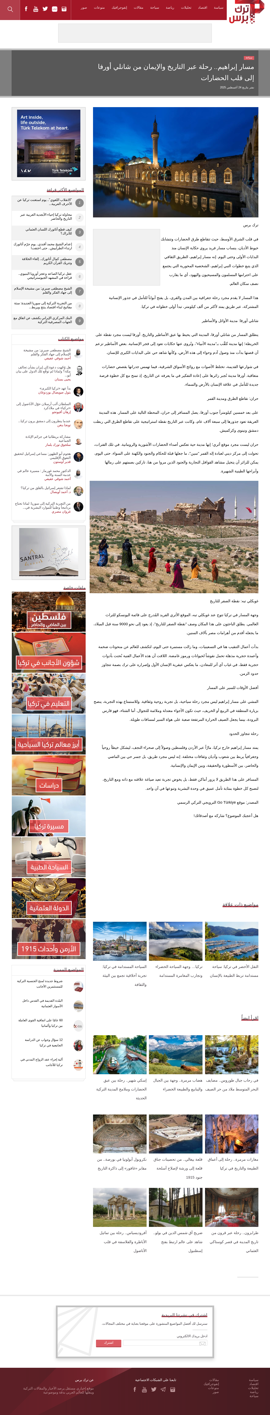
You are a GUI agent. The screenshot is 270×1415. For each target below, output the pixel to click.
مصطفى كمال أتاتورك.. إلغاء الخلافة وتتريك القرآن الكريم (47, 261)
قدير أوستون (62, 462)
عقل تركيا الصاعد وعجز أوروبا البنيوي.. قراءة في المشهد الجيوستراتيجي (45, 275)
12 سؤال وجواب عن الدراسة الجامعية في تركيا (44, 1042)
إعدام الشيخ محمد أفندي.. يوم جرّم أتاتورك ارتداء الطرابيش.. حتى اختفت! (43, 246)
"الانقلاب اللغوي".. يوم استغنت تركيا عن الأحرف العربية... (44, 202)
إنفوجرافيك (119, 7)
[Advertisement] (126, 255)
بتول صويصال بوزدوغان (54, 392)
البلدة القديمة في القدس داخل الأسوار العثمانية (42, 1003)
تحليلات (186, 7)
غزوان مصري (61, 511)
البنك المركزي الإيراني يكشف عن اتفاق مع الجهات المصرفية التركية (43, 320)
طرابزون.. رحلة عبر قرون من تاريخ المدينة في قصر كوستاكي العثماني (234, 1242)
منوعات (99, 7)
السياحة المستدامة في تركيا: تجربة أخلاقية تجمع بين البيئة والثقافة (124, 976)
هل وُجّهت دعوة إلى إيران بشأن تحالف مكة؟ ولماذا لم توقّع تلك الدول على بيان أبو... (43, 371)
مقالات (138, 7)
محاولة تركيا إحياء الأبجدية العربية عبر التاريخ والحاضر (46, 216)
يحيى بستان (63, 379)
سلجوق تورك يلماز (58, 444)
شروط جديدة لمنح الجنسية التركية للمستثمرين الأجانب (40, 983)
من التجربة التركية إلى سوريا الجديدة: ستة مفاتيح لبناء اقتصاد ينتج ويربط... (43, 305)
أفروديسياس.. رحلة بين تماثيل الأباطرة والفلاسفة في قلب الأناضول (123, 1242)
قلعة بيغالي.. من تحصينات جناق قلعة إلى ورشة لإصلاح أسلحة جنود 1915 (178, 1168)
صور (84, 7)
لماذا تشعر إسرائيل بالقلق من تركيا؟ (46, 488)
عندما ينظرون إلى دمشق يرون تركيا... (44, 421)
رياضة (170, 7)
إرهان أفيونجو (61, 412)
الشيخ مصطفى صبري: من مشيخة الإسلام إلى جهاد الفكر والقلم (43, 290)
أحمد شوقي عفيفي (57, 358)
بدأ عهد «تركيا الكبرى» (55, 388)
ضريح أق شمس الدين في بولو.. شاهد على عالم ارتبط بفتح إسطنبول (177, 1242)
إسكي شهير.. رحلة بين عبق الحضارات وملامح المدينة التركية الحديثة (121, 1089)
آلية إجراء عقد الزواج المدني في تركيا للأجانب (41, 1062)
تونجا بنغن (64, 425)
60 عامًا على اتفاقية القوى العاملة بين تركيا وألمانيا (40, 1022)
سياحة (154, 7)
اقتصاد (202, 7)
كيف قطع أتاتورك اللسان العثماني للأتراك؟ (49, 231)
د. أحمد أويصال (60, 492)
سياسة (218, 7)
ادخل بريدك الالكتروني (192, 1336)
